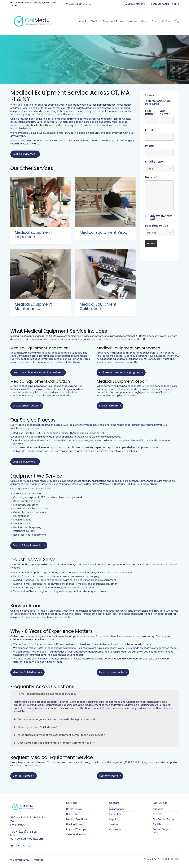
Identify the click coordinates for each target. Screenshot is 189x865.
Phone (149, 145)
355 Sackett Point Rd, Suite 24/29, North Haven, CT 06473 (36, 4)
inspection (105, 122)
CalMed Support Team (162, 831)
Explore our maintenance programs (120, 372)
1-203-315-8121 (171, 859)
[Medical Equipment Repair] (105, 202)
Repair (113, 819)
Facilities (157, 824)
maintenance (119, 122)
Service (113, 824)
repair (13, 125)
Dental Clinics (21, 576)
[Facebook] (12, 845)
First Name (150, 112)
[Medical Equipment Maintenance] (40, 274)
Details (151, 177)
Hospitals (18, 572)
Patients (157, 814)
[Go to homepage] (32, 21)
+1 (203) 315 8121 (135, 4)
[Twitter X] (23, 845)
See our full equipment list (28, 545)
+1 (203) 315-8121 (29, 143)
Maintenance (117, 809)
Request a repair (108, 405)
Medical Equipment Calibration (98, 306)
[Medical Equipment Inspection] (40, 202)
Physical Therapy (23, 587)
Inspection (115, 814)
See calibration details (25, 405)
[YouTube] (18, 845)
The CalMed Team (163, 819)
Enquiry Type (155, 161)
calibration (29, 125)
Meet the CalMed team (26, 672)
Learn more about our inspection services (37, 372)
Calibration (115, 829)
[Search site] (177, 22)
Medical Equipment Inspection (33, 234)
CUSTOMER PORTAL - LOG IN (164, 4)
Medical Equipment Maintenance (33, 306)
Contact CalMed (22, 775)
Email (149, 130)
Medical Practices (23, 580)
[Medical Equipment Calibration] (105, 274)
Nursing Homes (22, 584)
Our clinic (158, 809)
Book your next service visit (67, 140)
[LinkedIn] (29, 845)
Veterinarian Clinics (24, 591)
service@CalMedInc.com (80, 4)
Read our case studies (111, 672)
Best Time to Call (156, 225)
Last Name (165, 112)
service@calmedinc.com (26, 838)
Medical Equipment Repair (105, 232)
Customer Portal (108, 775)
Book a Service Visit (24, 154)
